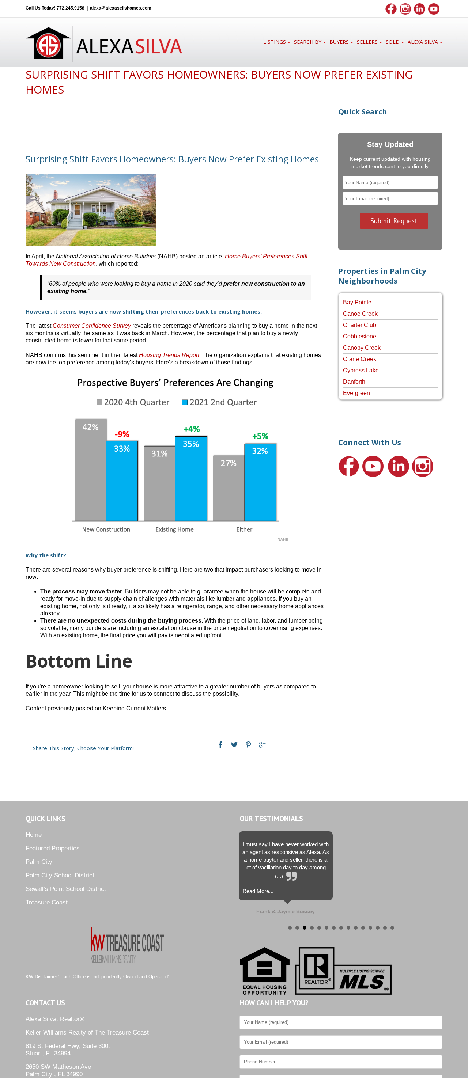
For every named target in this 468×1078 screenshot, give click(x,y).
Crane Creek (359, 359)
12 (370, 928)
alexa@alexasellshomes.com (120, 8)
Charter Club (359, 325)
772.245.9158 (70, 8)
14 (385, 928)
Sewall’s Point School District (66, 888)
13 (378, 928)
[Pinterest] (248, 744)
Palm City (39, 861)
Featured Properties (53, 848)
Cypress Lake (361, 370)
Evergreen (356, 393)
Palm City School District (60, 875)
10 (356, 928)
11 (363, 928)
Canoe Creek (360, 314)
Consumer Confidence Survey (92, 326)
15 (392, 928)
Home (34, 834)
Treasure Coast (47, 902)
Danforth (354, 382)
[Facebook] (220, 744)
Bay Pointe (357, 302)
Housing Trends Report (169, 355)
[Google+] (262, 744)
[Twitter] (234, 744)
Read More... (257, 891)
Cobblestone (359, 336)
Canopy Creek (362, 348)
